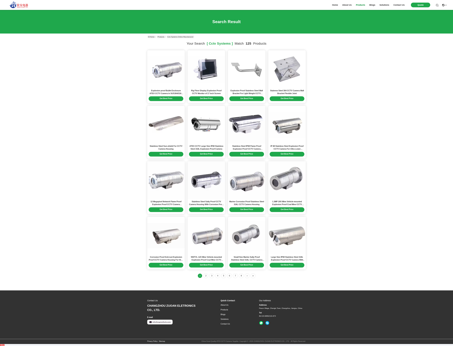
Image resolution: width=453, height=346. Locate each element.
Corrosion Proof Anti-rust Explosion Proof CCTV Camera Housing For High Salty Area (166, 260)
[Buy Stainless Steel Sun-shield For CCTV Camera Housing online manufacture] (166, 124)
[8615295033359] (261, 323)
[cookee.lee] (267, 323)
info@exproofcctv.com (161, 322)
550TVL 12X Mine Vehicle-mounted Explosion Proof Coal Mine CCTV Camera (206, 260)
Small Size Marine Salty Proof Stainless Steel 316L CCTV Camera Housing (246, 260)
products (360, 5)
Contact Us (225, 324)
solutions (384, 5)
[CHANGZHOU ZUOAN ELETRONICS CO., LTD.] (19, 4)
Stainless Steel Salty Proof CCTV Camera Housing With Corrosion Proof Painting (206, 204)
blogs (372, 5)
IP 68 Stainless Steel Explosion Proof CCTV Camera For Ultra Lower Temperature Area (287, 149)
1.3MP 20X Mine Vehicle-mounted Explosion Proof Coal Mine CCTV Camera (287, 204)
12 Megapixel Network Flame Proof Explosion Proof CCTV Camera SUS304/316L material (166, 204)
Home (335, 5)
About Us (224, 305)
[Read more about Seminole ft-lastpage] (253, 276)
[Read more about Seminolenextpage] (247, 276)
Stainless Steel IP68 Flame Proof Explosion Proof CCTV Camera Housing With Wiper (246, 149)
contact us (399, 5)
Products (161, 37)
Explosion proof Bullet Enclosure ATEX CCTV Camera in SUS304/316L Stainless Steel (166, 93)
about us (347, 5)
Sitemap (162, 341)
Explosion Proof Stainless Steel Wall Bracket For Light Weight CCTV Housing (247, 93)
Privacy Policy (152, 341)
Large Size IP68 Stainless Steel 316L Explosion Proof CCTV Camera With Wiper (287, 260)
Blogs (223, 314)
